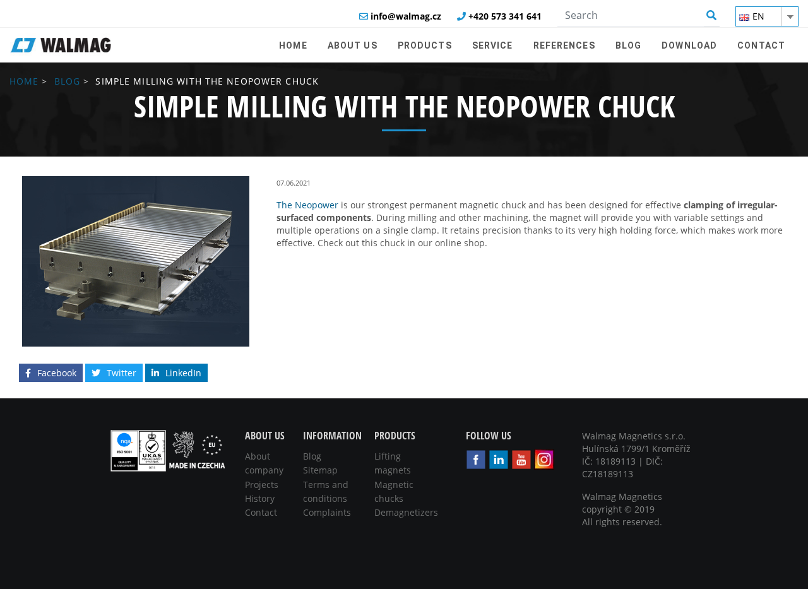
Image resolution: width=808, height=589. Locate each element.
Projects (261, 485)
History (260, 498)
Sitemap (320, 470)
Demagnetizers (406, 512)
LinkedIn (183, 373)
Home (24, 81)
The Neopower (307, 205)
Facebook (56, 373)
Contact (261, 512)
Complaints (327, 512)
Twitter (121, 373)
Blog (67, 81)
